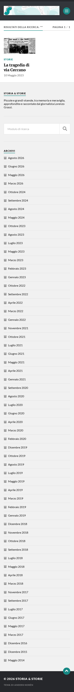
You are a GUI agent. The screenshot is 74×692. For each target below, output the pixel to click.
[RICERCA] (64, 128)
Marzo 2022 (15, 311)
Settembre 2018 (18, 549)
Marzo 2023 (15, 260)
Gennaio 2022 (17, 319)
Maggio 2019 (16, 481)
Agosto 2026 (16, 157)
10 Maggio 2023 (14, 75)
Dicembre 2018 (17, 524)
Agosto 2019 (16, 464)
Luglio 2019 (15, 473)
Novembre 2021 (18, 328)
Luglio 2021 (15, 345)
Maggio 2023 (16, 251)
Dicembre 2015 (17, 651)
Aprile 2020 (15, 421)
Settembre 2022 (18, 294)
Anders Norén (23, 685)
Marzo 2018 (15, 583)
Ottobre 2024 (16, 192)
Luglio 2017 (15, 609)
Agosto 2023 (16, 234)
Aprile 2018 (15, 575)
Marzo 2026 (15, 183)
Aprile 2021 (15, 370)
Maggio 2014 (16, 660)
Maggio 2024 (16, 217)
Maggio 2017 (16, 626)
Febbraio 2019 (17, 507)
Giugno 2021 (16, 353)
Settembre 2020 (18, 387)
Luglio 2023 (15, 243)
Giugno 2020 (16, 413)
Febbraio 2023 (17, 268)
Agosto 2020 (16, 396)
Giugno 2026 (16, 166)
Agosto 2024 (16, 208)
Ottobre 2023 (16, 226)
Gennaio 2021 (17, 379)
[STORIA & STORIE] (32, 13)
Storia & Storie (29, 679)
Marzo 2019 (15, 498)
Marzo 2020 (15, 430)
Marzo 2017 (15, 634)
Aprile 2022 (15, 302)
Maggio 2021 (16, 362)
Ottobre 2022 (16, 285)
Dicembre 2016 (17, 643)
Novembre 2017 (18, 592)
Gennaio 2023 (17, 277)
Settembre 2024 (18, 200)
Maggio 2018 (16, 566)
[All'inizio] (66, 671)
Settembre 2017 (18, 600)
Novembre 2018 (18, 532)
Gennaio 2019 (17, 515)
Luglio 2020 (15, 404)
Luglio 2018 (15, 558)
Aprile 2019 (15, 490)
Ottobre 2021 (16, 336)
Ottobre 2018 (16, 541)
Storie (8, 59)
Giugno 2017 (16, 617)
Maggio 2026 (16, 175)
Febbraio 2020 (17, 438)
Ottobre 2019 (16, 455)
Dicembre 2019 (17, 447)
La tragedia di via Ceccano (16, 68)
